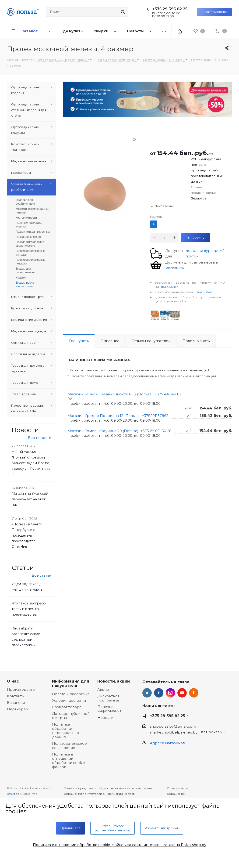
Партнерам (17, 709)
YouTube (182, 693)
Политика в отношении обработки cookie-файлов (69, 760)
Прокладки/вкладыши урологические (30, 243)
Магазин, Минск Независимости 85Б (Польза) (110, 394)
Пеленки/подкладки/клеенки (29, 224)
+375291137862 (155, 415)
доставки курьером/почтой (205, 253)
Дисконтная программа (108, 698)
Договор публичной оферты (71, 715)
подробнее (170, 287)
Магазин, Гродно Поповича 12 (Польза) (103, 415)
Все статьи (41, 575)
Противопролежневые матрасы (31, 252)
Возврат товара (66, 707)
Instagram (170, 693)
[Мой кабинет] (180, 31)
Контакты (16, 696)
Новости (105, 717)
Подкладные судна (28, 237)
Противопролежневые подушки (31, 261)
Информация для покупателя (70, 683)
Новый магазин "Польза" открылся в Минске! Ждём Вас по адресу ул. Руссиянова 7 (31, 463)
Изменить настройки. (162, 828)
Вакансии (16, 702)
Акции (103, 689)
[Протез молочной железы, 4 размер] (105, 193)
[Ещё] (164, 31)
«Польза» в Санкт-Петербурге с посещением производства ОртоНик (27, 535)
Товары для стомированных (26, 270)
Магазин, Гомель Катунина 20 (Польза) (102, 431)
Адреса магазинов (167, 743)
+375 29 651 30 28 (156, 431)
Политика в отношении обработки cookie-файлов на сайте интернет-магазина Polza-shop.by (119, 844)
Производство (21, 689)
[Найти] (122, 12)
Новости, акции (113, 681)
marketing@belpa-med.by (173, 732)
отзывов (13, 793)
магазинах (175, 268)
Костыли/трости (26, 217)
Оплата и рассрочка (71, 694)
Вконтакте (147, 693)
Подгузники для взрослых (33, 231)
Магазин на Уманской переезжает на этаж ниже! (30, 499)
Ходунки (21, 277)
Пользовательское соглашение (69, 745)
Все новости (39, 437)
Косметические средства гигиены (32, 210)
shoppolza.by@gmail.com (173, 726)
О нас (13, 681)
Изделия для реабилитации (25, 201)
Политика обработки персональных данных (65, 730)
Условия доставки (69, 700)
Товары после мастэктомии (25, 284)
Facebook (158, 693)
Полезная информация (109, 709)
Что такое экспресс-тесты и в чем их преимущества (29, 608)
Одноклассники (193, 693)
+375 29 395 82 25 (169, 9)
